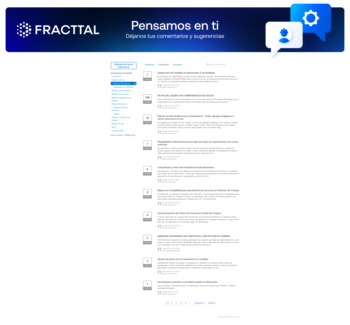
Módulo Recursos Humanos (120, 108)
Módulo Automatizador (121, 90)
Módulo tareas (118, 124)
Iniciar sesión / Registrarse (123, 135)
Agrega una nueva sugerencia (123, 65)
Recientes (149, 64)
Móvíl (114, 127)
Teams (116, 114)
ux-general (116, 131)
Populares (177, 64)
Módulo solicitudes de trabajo (121, 118)
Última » (212, 303)
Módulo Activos (118, 80)
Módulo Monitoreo (119, 104)
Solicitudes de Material (123, 87)
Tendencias (163, 64)
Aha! (237, 317)
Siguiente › (200, 303)
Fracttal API (116, 76)
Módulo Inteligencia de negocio (121, 99)
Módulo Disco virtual (120, 94)
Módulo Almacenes (124, 83)
